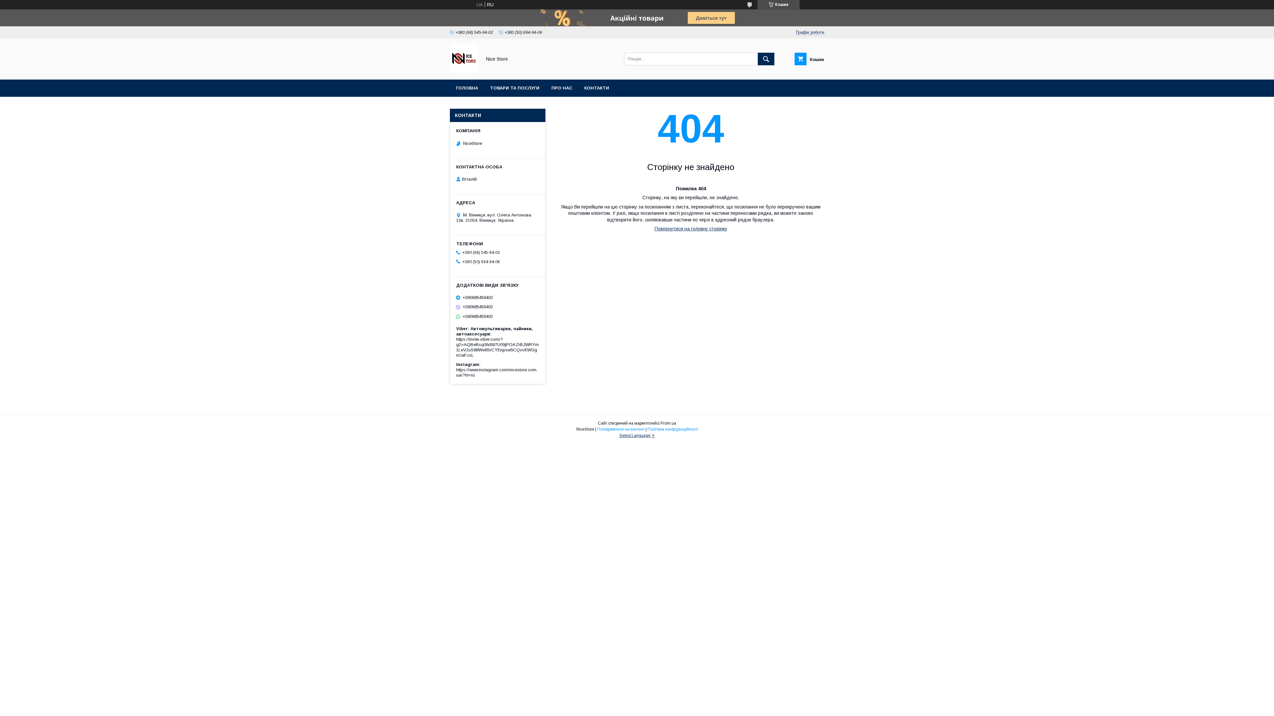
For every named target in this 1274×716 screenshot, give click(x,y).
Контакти (596, 88)
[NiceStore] (464, 71)
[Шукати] (766, 59)
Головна (467, 88)
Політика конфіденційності (673, 429)
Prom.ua (668, 423)
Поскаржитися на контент (621, 429)
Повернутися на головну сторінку (691, 228)
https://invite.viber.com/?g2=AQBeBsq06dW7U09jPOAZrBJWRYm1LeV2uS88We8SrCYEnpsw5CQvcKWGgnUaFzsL (497, 347)
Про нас (561, 88)
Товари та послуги (514, 88)
